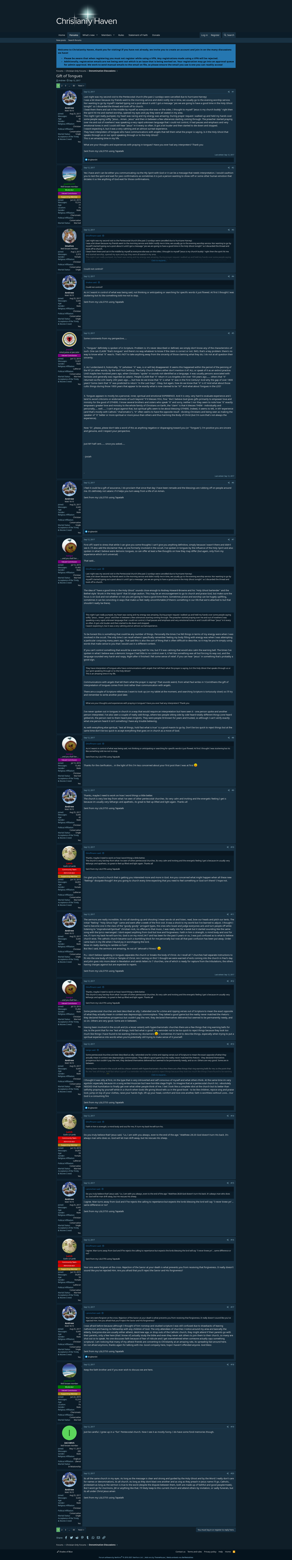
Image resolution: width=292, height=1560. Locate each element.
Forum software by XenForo (121, 1557)
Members (106, 34)
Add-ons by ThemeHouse (155, 1557)
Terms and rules (195, 1551)
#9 (233, 790)
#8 (233, 737)
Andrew (61, 80)
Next (80, 85)
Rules (121, 34)
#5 (233, 333)
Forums (74, 34)
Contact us (180, 1551)
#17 (232, 1307)
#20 (232, 1473)
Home (62, 34)
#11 (232, 914)
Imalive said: (91, 282)
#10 (232, 847)
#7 (233, 539)
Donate (156, 34)
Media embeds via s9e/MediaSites (180, 1557)
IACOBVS (69, 1442)
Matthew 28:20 (188, 1134)
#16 (232, 1240)
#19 (232, 1426)
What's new (89, 34)
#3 (233, 230)
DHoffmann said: (93, 235)
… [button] (69, 85)
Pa (80, 207)
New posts (61, 40)
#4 (233, 276)
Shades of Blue (66, 1551)
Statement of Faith (138, 34)
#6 (233, 482)
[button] (97, 35)
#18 (232, 1364)
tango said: (91, 1050)
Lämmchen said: (93, 1189)
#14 (232, 1116)
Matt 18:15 (69, 110)
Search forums (74, 40)
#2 (233, 167)
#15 (232, 1183)
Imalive (69, 245)
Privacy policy (210, 1551)
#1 (233, 91)
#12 (232, 981)
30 (74, 85)
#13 (232, 1044)
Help (221, 1551)
